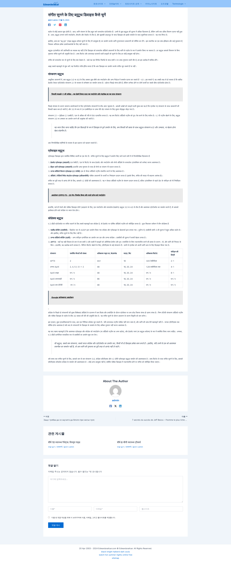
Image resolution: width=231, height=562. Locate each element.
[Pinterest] (60, 24)
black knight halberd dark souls (115, 551)
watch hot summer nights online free (115, 555)
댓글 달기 (51, 447)
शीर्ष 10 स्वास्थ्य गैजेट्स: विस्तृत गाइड (64, 442)
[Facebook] (49, 24)
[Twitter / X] (115, 406)
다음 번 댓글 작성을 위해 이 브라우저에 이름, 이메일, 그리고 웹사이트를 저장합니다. (83, 517)
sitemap (115, 558)
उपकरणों (59, 447)
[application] (104, 3)
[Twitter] (55, 24)
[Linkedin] (65, 24)
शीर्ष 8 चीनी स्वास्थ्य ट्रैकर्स (129, 442)
